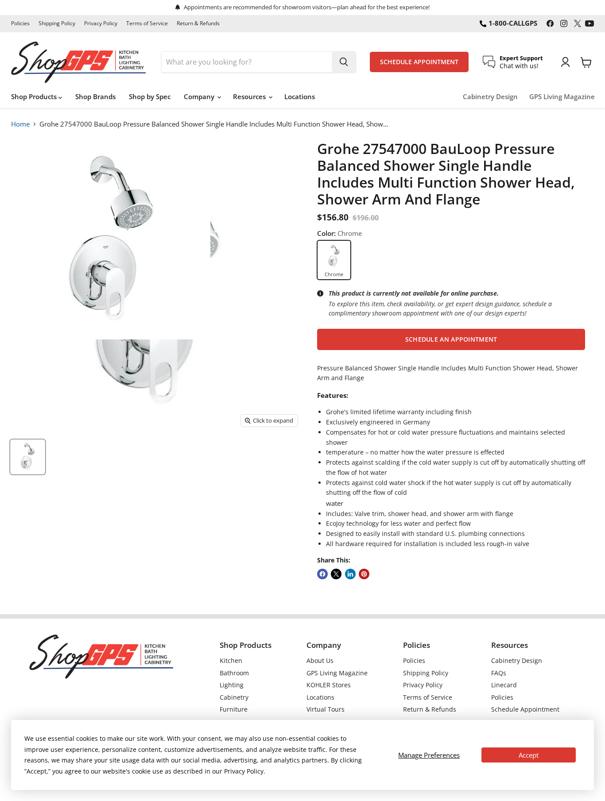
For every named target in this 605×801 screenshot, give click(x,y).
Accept (529, 755)
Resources (250, 96)
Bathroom (234, 673)
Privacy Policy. (244, 771)
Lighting (232, 685)
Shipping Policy (57, 23)
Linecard (504, 685)
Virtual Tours (325, 709)
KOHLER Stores (328, 685)
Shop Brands (95, 96)
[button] (451, 339)
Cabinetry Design (490, 96)
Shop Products (34, 96)
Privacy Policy (100, 23)
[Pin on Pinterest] (364, 574)
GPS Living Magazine (562, 96)
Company (200, 96)
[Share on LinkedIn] (350, 574)
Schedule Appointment (525, 709)
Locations (299, 96)
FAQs (498, 673)
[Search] (344, 62)
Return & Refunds (198, 23)
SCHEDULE (419, 62)
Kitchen (231, 660)
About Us (320, 660)
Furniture (234, 709)
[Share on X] (336, 574)
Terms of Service (147, 23)
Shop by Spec (150, 96)
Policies (20, 23)
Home (20, 123)
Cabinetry (234, 697)
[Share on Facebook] (322, 574)
